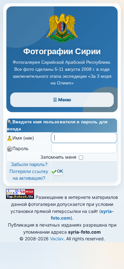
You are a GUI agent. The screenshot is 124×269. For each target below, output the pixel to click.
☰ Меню (62, 99)
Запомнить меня (59, 157)
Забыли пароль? (29, 164)
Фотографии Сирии (62, 51)
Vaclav (57, 238)
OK (60, 171)
